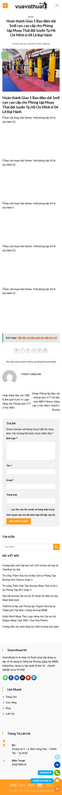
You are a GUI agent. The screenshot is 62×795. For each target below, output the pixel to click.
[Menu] (5, 5)
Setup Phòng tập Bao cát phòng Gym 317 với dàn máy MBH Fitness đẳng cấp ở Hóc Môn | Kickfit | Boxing (46, 401)
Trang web (11, 494)
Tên (9, 465)
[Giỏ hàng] (56, 5)
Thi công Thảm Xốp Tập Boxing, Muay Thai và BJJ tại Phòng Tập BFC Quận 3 (30, 587)
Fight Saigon (43, 44)
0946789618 (45, 773)
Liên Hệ (10, 713)
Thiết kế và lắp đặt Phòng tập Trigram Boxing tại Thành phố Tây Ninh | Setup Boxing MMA (28, 608)
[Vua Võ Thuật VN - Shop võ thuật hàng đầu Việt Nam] (31, 5)
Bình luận (11, 438)
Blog (30, 17)
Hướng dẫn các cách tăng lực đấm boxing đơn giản (30, 626)
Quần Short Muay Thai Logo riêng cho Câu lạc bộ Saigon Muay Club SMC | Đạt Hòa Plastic (29, 618)
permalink (51, 362)
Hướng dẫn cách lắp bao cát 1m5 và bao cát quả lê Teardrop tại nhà (30, 567)
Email (10, 480)
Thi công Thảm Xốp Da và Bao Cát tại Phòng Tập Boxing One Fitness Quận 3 (29, 577)
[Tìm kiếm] (56, 547)
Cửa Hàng (11, 702)
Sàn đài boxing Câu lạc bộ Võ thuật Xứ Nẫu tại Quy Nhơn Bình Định (30, 598)
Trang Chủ (11, 696)
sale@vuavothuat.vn (42, 780)
